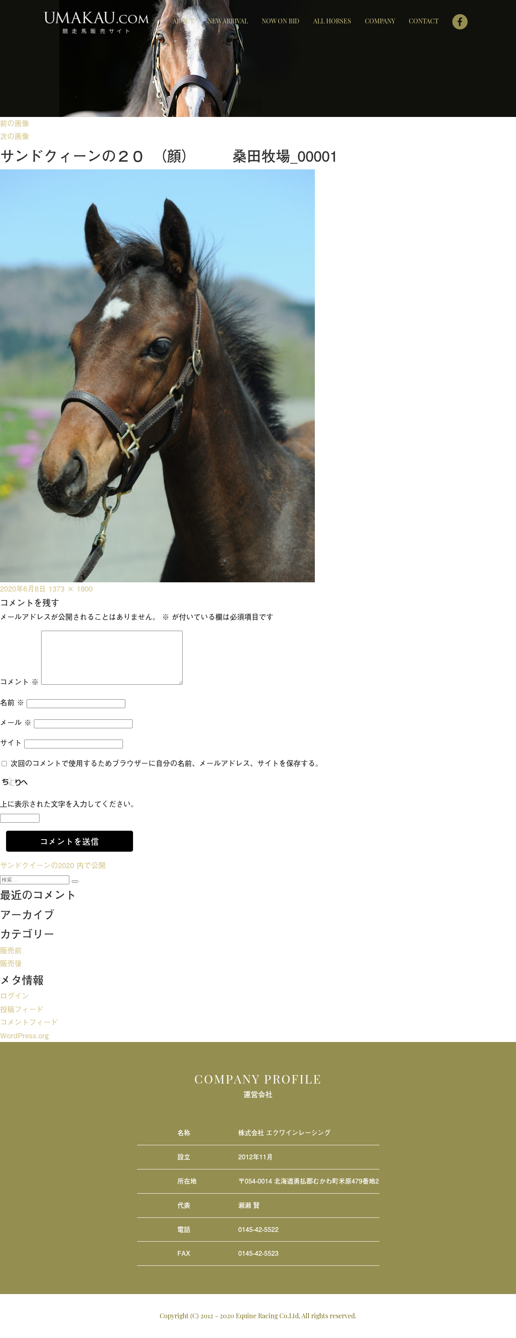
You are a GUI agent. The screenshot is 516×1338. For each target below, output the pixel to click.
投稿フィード (22, 1009)
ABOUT (183, 21)
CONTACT (424, 21)
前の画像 (14, 123)
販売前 (11, 950)
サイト (11, 742)
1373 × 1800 (70, 588)
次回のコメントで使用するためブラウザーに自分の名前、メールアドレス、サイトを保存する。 (166, 763)
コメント (19, 681)
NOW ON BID (281, 21)
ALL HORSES (332, 21)
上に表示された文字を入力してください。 (69, 803)
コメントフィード (29, 1022)
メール (15, 722)
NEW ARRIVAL (228, 21)
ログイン (14, 995)
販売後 (11, 963)
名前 (12, 702)
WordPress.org (24, 1035)
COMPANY (380, 21)
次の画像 (14, 136)
